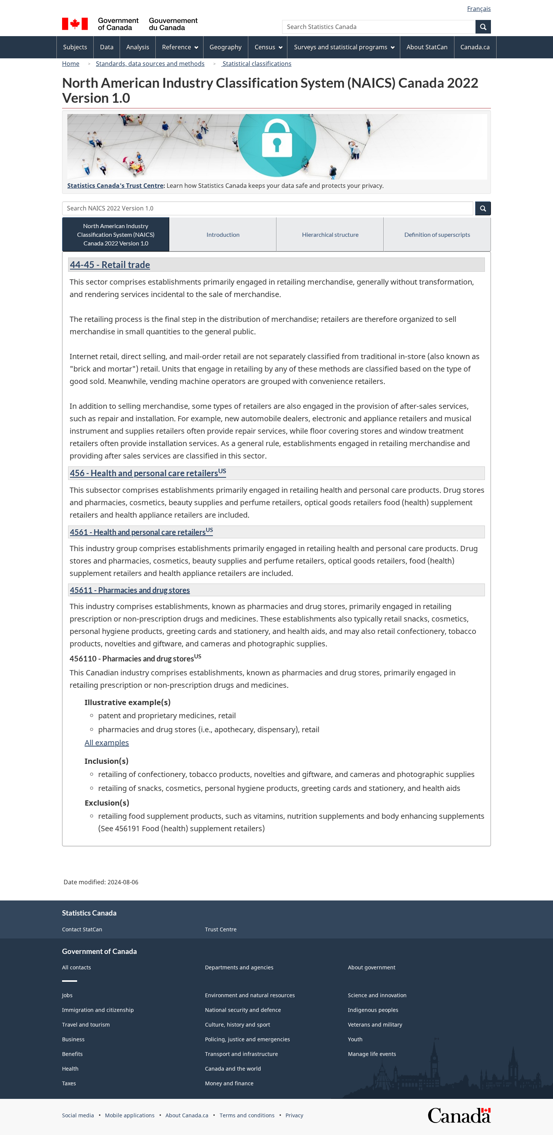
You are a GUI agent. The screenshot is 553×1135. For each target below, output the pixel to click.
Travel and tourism (86, 1024)
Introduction (223, 234)
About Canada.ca (187, 1115)
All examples (107, 742)
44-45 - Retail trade (110, 264)
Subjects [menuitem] (75, 47)
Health (70, 1068)
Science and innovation (377, 995)
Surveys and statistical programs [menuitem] (340, 47)
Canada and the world (233, 1068)
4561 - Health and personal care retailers (141, 531)
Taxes (69, 1083)
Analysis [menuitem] (137, 47)
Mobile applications (130, 1115)
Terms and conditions (247, 1115)
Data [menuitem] (107, 47)
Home (70, 63)
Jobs (67, 995)
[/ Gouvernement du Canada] (130, 25)
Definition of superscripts (437, 234)
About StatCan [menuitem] (427, 47)
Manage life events (372, 1053)
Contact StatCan (82, 929)
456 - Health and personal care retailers (148, 473)
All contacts (76, 967)
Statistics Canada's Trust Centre (115, 185)
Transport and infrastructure (241, 1053)
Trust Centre (221, 929)
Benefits (72, 1053)
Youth (355, 1039)
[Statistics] (277, 147)
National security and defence (243, 1009)
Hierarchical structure (330, 234)
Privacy (294, 1115)
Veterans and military (375, 1024)
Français (479, 9)
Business (73, 1039)
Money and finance (229, 1083)
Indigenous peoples (373, 1009)
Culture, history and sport (237, 1024)
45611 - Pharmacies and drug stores (130, 589)
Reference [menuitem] (176, 47)
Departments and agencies (239, 967)
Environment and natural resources (250, 995)
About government (371, 967)
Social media (78, 1115)
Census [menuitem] (265, 47)
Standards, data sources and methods (150, 63)
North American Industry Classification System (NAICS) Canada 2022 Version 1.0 (116, 234)
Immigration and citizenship (98, 1009)
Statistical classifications (256, 63)
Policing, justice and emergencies (247, 1039)
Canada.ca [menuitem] (475, 47)
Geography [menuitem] (226, 47)
